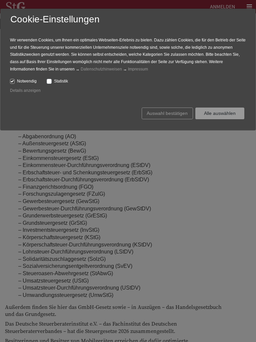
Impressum (138, 69)
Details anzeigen (25, 91)
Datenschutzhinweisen (101, 69)
